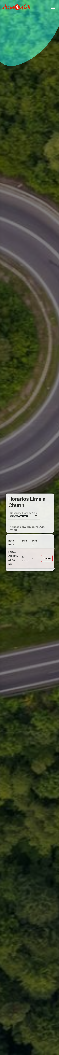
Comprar (47, 558)
